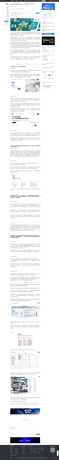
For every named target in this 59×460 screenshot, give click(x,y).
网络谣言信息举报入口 (13, 455)
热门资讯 (23, 448)
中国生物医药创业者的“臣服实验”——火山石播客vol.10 (48, 23)
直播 (8, 12)
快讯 (8, 8)
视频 (8, 13)
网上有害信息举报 (46, 457)
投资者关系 (11, 453)
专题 (8, 15)
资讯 (8, 10)
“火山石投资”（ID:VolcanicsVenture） (22, 403)
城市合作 (11, 448)
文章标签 (23, 451)
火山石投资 (11, 6)
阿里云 (18, 457)
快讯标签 (23, 453)
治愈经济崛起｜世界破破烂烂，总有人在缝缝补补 (48, 30)
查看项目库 (52, 72)
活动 (8, 16)
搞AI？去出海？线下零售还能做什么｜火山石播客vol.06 (48, 27)
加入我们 (16, 453)
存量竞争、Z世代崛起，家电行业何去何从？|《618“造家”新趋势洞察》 (48, 86)
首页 (8, 7)
